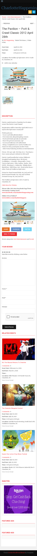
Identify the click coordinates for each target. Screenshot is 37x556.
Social (32, 239)
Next (32, 23)
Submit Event (30, 12)
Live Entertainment (14, 17)
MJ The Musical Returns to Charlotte (14, 362)
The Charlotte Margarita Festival (12, 408)
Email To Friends (9, 234)
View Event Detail (7, 380)
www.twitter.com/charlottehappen (14, 198)
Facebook (16, 229)
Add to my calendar (10, 63)
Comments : (6, 366)
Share (6, 229)
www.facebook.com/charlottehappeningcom (17, 192)
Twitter (27, 229)
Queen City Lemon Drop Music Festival (14, 454)
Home (4, 17)
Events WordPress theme (16, 552)
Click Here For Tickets (9, 185)
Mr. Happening (9, 40)
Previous (6, 23)
